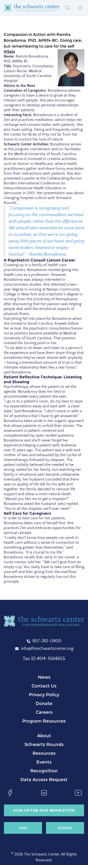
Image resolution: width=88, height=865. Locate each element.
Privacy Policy (44, 694)
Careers (44, 712)
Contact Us (44, 686)
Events (44, 762)
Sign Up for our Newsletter (44, 810)
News (44, 677)
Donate (44, 703)
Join (23, 828)
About (44, 735)
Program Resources (44, 721)
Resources (44, 753)
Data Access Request (44, 779)
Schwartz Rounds (44, 744)
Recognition (44, 771)
